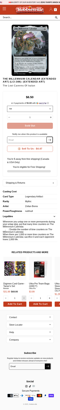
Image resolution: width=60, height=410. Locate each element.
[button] (30, 103)
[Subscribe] (49, 140)
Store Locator (15, 325)
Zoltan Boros (31, 206)
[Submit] (48, 366)
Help (11, 332)
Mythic (28, 201)
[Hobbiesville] (29, 10)
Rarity (6, 201)
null (27, 211)
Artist (6, 206)
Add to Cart (15, 304)
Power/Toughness (12, 211)
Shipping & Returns (15, 183)
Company (14, 340)
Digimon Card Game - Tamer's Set (14, 284)
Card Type (8, 196)
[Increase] (51, 117)
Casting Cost (10, 191)
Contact (13, 317)
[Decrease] (9, 117)
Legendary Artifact (34, 196)
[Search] (56, 17)
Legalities (8, 216)
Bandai (6, 288)
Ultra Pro (32, 288)
